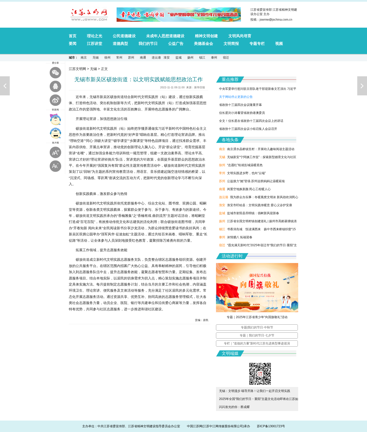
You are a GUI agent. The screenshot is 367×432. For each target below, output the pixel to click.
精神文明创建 (206, 36)
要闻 (72, 43)
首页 (72, 36)
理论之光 (94, 36)
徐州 (107, 57)
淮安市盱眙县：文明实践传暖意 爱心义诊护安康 (259, 205)
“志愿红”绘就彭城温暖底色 (245, 165)
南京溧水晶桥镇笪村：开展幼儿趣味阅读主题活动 (260, 149)
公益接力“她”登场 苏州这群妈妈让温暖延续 (256, 181)
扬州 (190, 57)
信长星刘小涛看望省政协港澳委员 (242, 112)
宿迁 (226, 57)
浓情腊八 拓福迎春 (239, 237)
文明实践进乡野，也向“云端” (246, 173)
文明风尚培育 (239, 36)
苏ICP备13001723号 (271, 426)
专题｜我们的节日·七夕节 (257, 335)
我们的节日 (148, 43)
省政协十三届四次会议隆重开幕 (240, 104)
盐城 (178, 57)
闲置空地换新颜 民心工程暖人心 (249, 189)
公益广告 (176, 43)
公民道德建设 (124, 36)
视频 (279, 43)
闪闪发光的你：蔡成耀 (234, 407)
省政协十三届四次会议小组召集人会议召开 (248, 128)
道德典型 (120, 43)
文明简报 (231, 43)
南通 (143, 57)
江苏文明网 (77, 69)
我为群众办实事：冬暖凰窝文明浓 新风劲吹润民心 (264, 197)
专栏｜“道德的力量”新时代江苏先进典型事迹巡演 (257, 343)
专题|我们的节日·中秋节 (257, 327)
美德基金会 (203, 43)
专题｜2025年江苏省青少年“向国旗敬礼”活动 (257, 317)
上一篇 (5, 85)
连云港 (156, 57)
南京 (84, 57)
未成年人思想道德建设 (165, 36)
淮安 (167, 57)
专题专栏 (257, 43)
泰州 (214, 57)
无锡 (96, 57)
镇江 (202, 57)
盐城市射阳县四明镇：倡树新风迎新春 (253, 213)
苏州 (131, 57)
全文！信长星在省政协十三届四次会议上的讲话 (251, 120)
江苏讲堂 (94, 43)
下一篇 (362, 85)
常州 (119, 57)
